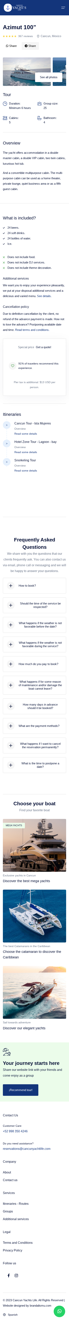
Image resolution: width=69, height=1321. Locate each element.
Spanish (13, 1314)
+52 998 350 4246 (15, 1131)
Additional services (16, 1219)
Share (12, 45)
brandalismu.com (40, 1305)
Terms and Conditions (18, 1242)
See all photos (49, 77)
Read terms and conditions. (32, 329)
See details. (44, 296)
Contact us (10, 1180)
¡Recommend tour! (20, 1090)
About (7, 1172)
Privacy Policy (12, 1250)
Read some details (25, 433)
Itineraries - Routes (16, 1203)
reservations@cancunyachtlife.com (26, 1148)
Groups (8, 1211)
